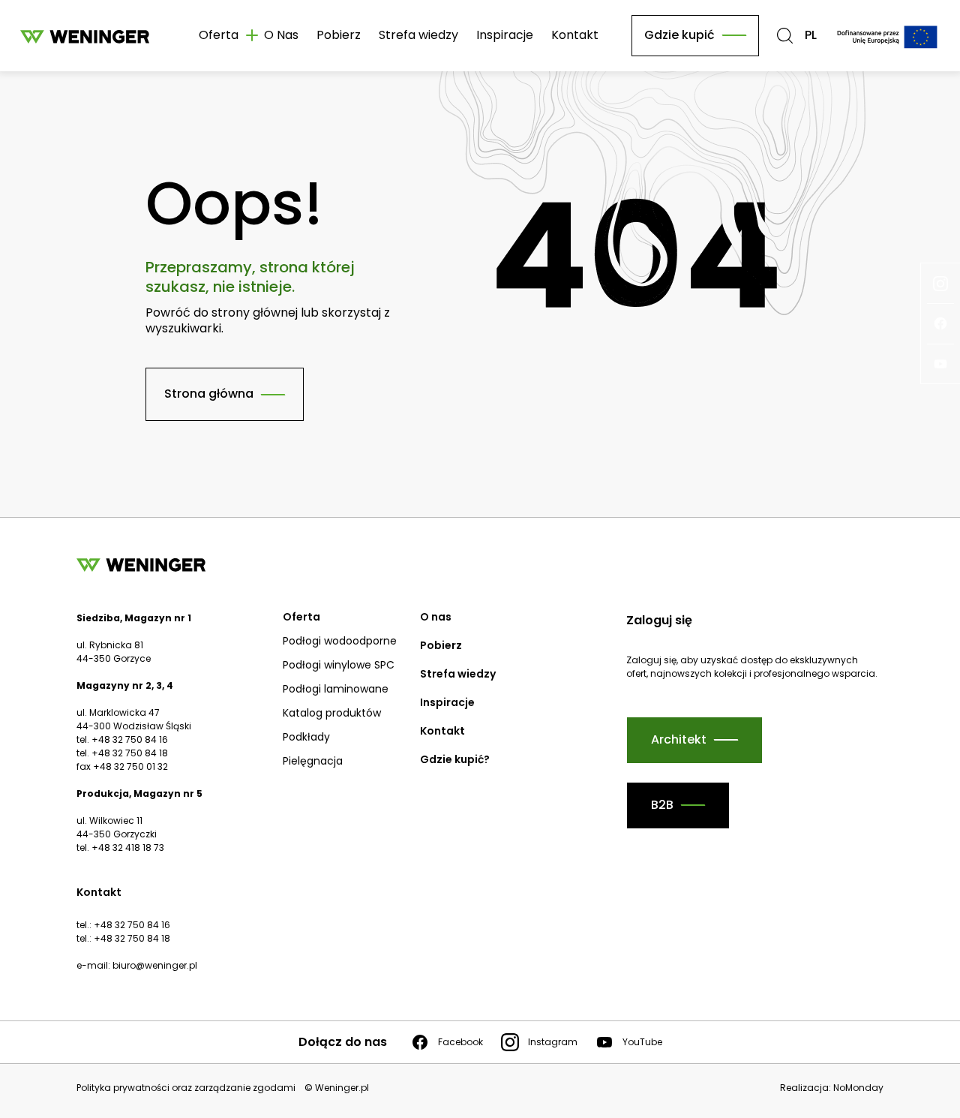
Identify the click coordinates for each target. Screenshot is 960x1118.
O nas (436, 617)
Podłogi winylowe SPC (338, 665)
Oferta (301, 617)
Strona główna (209, 393)
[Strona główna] (84, 36)
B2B (662, 804)
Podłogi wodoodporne (340, 641)
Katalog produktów (332, 713)
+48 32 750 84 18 (132, 938)
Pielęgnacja (313, 761)
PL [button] (811, 36)
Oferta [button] (218, 35)
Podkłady (306, 737)
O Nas (281, 35)
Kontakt (574, 35)
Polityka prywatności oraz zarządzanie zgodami (186, 1088)
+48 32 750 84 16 (132, 924)
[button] (785, 36)
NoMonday (858, 1087)
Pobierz (338, 35)
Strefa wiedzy (418, 35)
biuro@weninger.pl (154, 965)
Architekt (678, 739)
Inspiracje (504, 35)
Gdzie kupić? (455, 759)
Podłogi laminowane (335, 689)
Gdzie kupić (679, 35)
